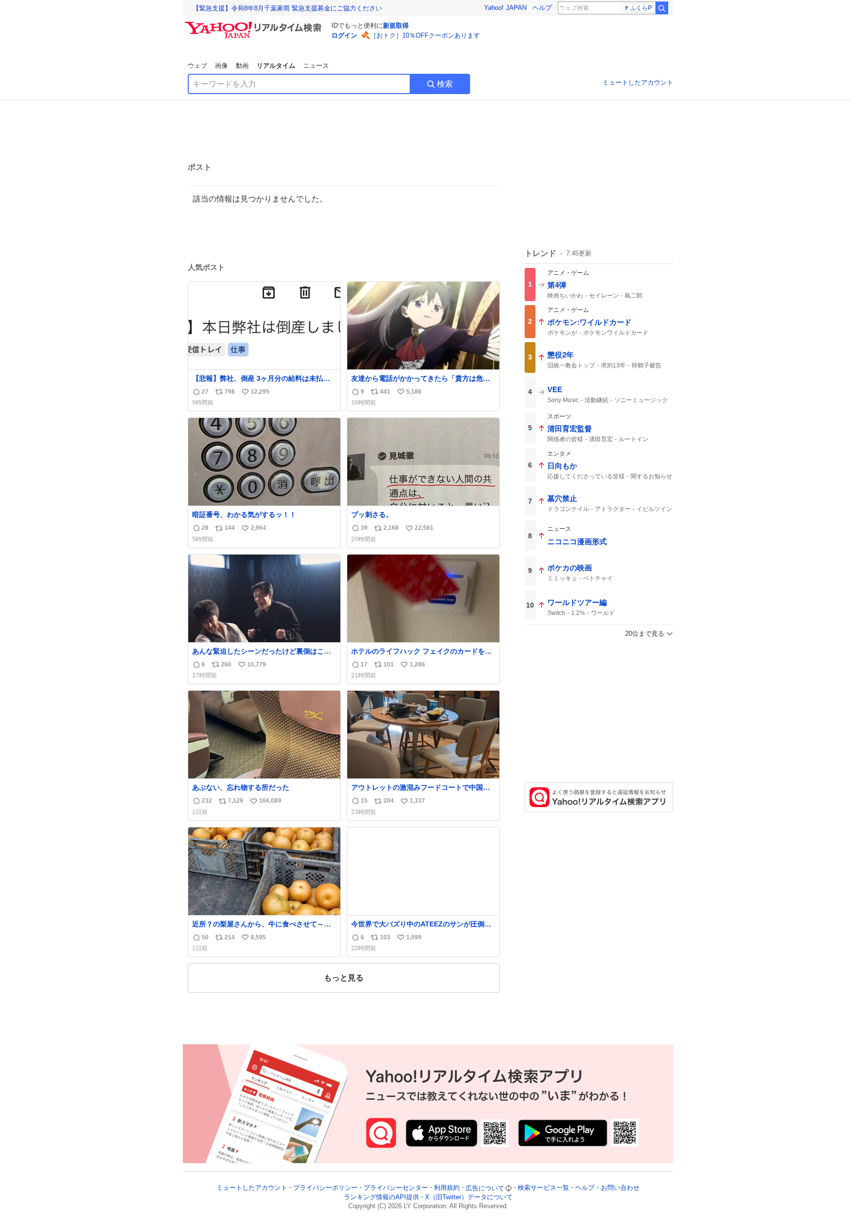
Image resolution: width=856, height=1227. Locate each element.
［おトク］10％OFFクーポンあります (425, 35)
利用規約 (447, 1188)
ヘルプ (542, 7)
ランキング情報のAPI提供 (381, 1197)
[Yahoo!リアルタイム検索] (254, 24)
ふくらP (641, 7)
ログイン (344, 35)
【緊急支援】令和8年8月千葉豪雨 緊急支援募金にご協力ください (287, 8)
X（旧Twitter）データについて (469, 1197)
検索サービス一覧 (543, 1188)
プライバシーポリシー (325, 1188)
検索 (445, 84)
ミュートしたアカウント (637, 82)
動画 (242, 65)
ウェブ (197, 65)
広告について (485, 1188)
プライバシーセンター (396, 1188)
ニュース (316, 65)
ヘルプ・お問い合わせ (607, 1188)
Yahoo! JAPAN (505, 7)
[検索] (661, 7)
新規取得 (396, 25)
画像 (221, 65)
